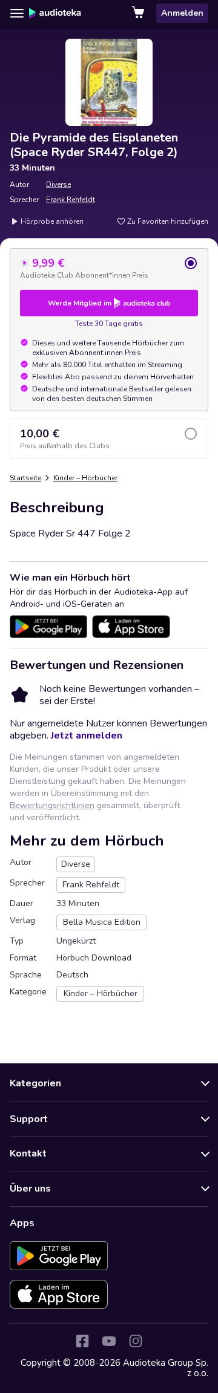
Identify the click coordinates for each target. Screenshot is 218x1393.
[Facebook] (82, 1341)
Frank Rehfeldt (70, 199)
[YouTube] (109, 1341)
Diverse (58, 184)
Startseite (25, 478)
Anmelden (182, 13)
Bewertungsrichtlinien (52, 805)
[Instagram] (135, 1341)
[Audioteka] (55, 13)
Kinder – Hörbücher (85, 478)
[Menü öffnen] (17, 13)
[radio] (109, 268)
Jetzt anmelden (86, 735)
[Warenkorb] (139, 13)
